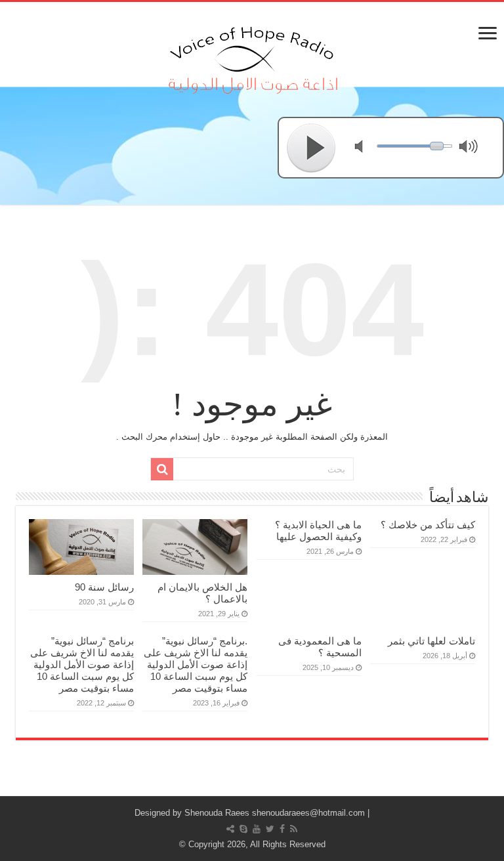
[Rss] (294, 829)
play (311, 147)
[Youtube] (256, 829)
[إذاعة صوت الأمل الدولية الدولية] (252, 57)
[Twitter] (270, 829)
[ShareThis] (230, 829)
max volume (471, 148)
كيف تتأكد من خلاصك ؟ (428, 524)
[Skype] (243, 829)
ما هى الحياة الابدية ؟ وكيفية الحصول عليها (318, 530)
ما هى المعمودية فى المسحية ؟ (320, 646)
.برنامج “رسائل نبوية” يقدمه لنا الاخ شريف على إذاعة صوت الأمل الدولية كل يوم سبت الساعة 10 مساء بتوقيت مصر (195, 664)
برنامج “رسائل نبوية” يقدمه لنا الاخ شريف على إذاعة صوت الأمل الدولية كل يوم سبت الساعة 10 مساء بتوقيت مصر (82, 664)
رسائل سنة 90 (104, 587)
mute (367, 148)
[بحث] (162, 469)
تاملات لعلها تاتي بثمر (431, 640)
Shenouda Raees (216, 813)
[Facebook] (282, 829)
